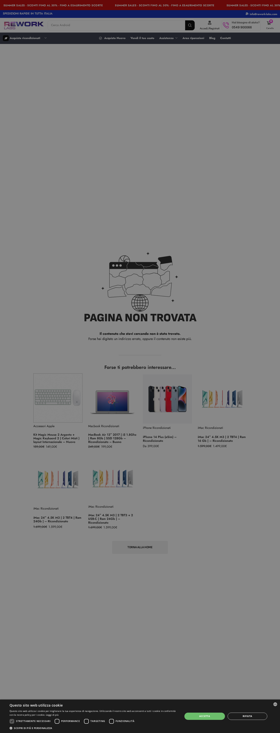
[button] (94, 728)
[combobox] (275, 704)
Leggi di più (52, 714)
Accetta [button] (204, 716)
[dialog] (140, 716)
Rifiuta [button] (247, 716)
